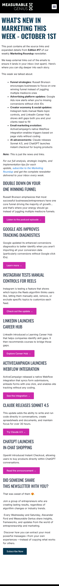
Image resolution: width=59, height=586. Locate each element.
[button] (54, 6)
